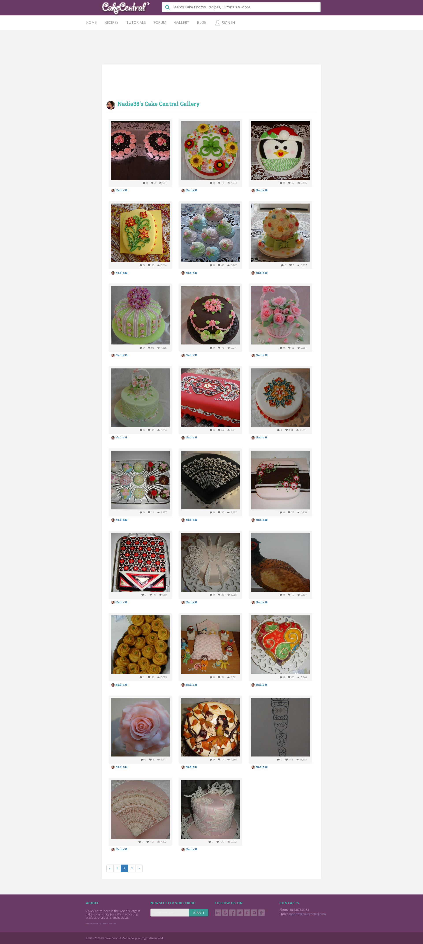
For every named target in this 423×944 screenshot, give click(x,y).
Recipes (111, 22)
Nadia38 (121, 190)
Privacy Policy (93, 923)
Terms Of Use (109, 923)
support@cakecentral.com (307, 914)
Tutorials (136, 22)
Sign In (228, 22)
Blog (201, 22)
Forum (160, 22)
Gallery (181, 22)
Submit (198, 913)
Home (91, 22)
